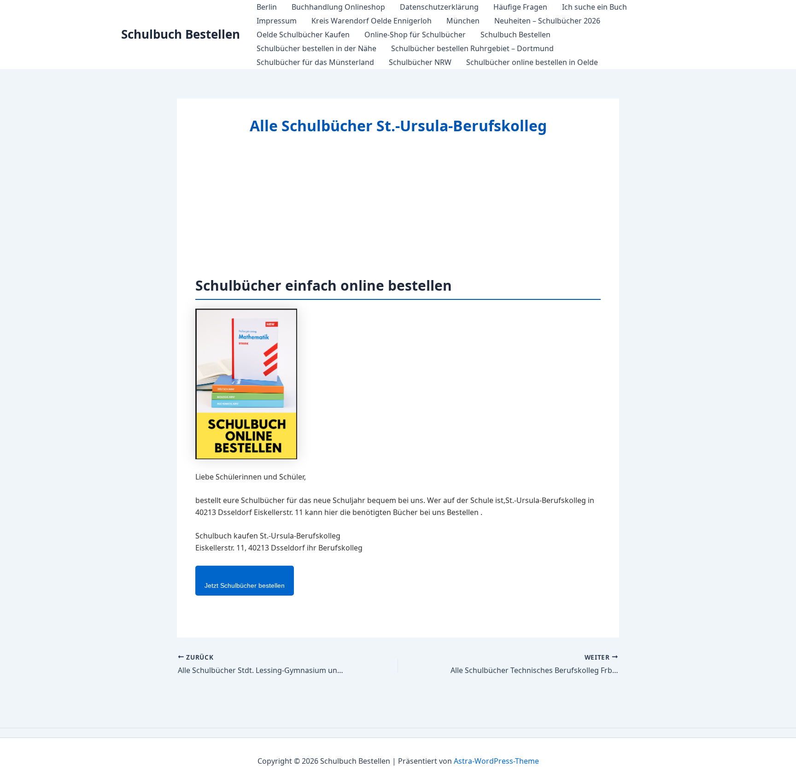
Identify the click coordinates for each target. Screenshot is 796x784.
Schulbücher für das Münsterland (315, 62)
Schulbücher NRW (420, 62)
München (463, 21)
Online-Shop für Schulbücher (415, 34)
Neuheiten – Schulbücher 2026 (547, 21)
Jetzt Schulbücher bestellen (245, 585)
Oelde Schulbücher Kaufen (303, 34)
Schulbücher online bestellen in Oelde (532, 62)
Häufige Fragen (520, 7)
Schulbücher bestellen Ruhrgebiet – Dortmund (472, 48)
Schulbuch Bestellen (180, 34)
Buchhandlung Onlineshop (338, 7)
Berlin (267, 7)
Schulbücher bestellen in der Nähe (316, 48)
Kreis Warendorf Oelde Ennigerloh (371, 21)
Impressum (277, 21)
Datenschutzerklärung (439, 7)
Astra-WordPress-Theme (496, 761)
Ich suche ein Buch (594, 7)
